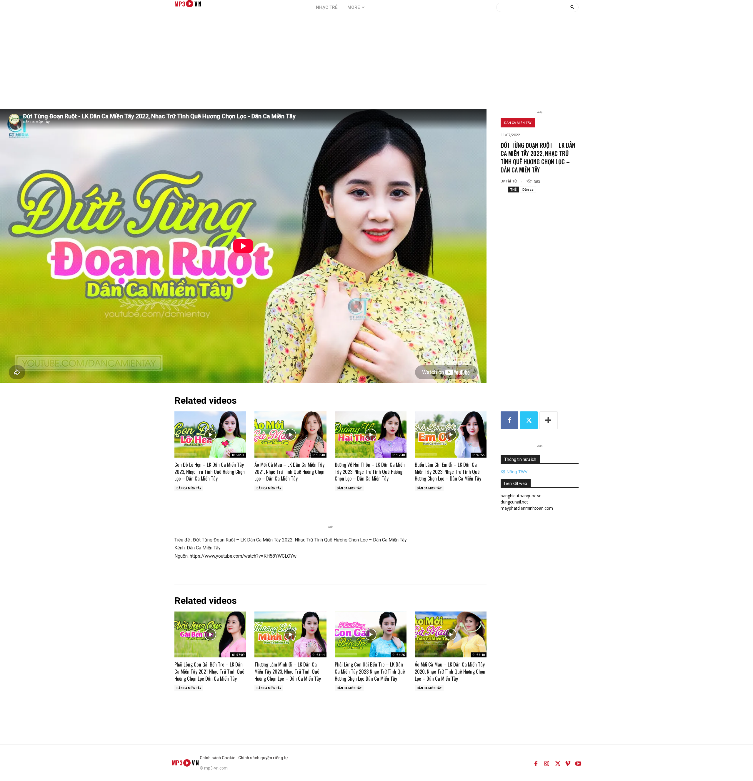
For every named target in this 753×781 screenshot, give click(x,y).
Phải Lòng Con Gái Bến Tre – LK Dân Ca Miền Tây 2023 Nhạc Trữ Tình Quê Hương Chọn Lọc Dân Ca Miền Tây (370, 671)
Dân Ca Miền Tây (518, 123)
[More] (548, 420)
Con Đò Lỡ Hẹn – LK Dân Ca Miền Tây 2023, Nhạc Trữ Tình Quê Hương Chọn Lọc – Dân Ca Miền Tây (209, 471)
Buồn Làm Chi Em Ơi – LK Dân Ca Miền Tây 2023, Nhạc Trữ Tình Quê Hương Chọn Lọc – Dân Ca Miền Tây (448, 471)
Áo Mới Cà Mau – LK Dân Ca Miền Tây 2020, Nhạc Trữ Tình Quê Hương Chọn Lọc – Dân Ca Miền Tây (450, 671)
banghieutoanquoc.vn (521, 495)
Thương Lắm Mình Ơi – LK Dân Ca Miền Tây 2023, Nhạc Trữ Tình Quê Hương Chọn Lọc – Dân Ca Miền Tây (287, 671)
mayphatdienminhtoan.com (527, 508)
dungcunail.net (514, 502)
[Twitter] (529, 420)
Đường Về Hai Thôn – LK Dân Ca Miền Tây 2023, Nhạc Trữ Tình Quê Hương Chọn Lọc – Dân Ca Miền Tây (370, 471)
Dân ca (528, 189)
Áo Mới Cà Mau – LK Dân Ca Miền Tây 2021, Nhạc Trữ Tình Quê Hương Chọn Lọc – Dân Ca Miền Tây (289, 471)
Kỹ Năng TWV (514, 471)
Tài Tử (511, 181)
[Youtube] (578, 763)
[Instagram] (546, 763)
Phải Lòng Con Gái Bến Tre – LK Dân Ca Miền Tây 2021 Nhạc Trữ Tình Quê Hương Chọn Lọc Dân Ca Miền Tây (209, 671)
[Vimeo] (568, 763)
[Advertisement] (376, 65)
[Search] (572, 7)
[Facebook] (509, 420)
